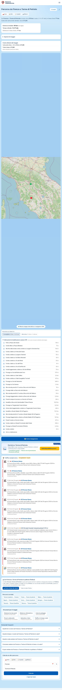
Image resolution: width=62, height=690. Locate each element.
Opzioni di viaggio (9, 37)
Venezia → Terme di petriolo (11, 603)
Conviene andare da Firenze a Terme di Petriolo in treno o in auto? (31, 644)
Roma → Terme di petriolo (28, 597)
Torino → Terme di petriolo (28, 600)
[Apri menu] (59, 2)
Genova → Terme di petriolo (29, 603)
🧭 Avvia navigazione (31, 439)
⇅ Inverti (53, 9)
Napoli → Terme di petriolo (11, 600)
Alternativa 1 (29, 334)
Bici (13, 659)
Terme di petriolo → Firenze (11, 597)
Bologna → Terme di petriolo (45, 600)
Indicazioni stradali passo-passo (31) (25, 340)
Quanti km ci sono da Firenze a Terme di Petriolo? (31, 629)
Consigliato (11, 334)
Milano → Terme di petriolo (45, 597)
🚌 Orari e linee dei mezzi (11, 588)
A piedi (20, 659)
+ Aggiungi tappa (31, 677)
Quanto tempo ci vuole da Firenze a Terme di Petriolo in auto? (31, 634)
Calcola (31, 673)
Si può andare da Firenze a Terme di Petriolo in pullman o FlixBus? (31, 649)
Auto (7, 659)
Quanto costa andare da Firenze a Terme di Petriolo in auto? (31, 639)
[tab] (5, 14)
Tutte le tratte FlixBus (26, 588)
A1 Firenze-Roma (17, 461)
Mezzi (28, 659)
